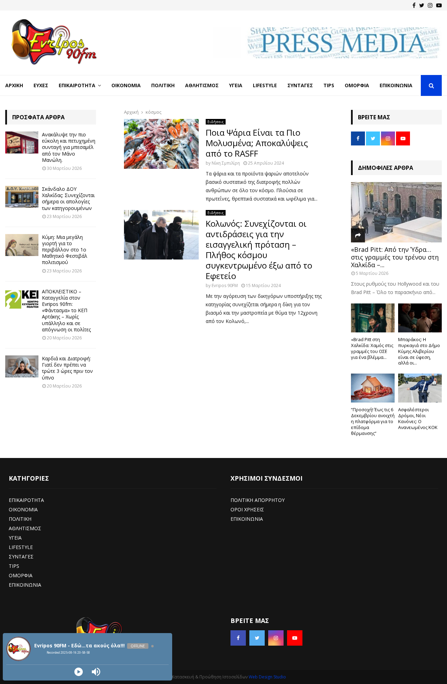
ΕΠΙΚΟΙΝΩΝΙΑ (25, 584)
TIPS (14, 566)
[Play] (78, 672)
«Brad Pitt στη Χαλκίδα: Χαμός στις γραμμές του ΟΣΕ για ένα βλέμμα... (372, 348)
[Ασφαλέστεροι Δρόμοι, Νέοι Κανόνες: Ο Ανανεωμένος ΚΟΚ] (420, 388)
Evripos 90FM (225, 285)
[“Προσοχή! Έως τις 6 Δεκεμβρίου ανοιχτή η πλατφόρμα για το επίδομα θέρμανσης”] (373, 388)
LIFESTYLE (21, 547)
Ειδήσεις (215, 121)
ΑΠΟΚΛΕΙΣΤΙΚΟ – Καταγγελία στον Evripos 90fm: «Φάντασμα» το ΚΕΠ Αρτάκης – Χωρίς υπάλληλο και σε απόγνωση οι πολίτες (66, 310)
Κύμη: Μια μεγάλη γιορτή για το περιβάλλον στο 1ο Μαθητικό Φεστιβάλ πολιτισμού (64, 250)
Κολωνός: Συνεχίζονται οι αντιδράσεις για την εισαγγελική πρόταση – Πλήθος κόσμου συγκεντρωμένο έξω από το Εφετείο (259, 249)
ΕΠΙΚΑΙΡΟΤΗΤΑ (26, 500)
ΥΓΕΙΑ (15, 537)
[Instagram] (430, 5)
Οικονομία (126, 85)
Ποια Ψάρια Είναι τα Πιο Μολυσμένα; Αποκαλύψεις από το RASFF (257, 143)
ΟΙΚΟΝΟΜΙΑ (23, 509)
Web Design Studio (267, 677)
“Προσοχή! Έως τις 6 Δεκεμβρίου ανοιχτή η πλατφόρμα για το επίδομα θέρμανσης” (373, 421)
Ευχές (41, 85)
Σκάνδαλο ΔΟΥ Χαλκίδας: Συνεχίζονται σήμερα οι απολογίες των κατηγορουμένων (68, 198)
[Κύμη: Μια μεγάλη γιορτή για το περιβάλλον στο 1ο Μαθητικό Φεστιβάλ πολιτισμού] (21, 245)
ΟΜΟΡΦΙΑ (20, 575)
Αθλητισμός (202, 85)
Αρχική (14, 85)
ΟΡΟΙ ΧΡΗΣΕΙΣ (247, 509)
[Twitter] (421, 5)
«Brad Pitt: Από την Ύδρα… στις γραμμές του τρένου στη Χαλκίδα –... (395, 257)
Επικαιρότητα (77, 85)
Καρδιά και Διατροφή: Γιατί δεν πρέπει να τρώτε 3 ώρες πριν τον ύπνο (67, 368)
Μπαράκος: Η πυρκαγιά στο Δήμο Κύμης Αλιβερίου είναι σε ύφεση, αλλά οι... (419, 351)
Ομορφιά (357, 85)
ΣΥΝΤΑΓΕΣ (21, 556)
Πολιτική (163, 85)
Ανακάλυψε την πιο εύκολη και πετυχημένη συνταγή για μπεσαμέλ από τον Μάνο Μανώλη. (68, 147)
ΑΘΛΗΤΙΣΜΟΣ (25, 528)
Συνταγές (300, 85)
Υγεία (235, 85)
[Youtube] (439, 5)
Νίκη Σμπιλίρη (226, 163)
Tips (328, 85)
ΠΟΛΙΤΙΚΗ (20, 519)
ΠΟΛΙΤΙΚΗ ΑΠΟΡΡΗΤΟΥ (257, 500)
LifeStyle (265, 85)
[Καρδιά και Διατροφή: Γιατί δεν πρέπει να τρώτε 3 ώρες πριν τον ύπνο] (21, 366)
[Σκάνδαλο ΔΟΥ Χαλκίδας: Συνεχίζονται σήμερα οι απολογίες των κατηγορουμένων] (21, 197)
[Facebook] (414, 5)
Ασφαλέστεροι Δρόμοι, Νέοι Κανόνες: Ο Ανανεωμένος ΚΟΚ (418, 418)
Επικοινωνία (396, 85)
